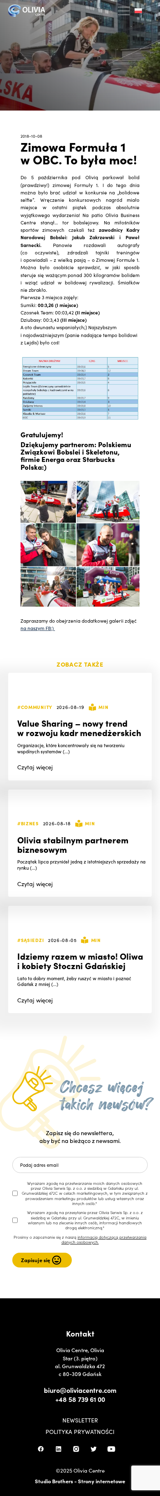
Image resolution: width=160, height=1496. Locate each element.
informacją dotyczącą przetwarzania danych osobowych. (104, 1239)
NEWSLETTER (80, 1420)
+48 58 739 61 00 (80, 1399)
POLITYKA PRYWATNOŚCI (80, 1431)
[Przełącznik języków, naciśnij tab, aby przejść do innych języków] (141, 11)
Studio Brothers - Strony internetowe (80, 1481)
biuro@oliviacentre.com (80, 1389)
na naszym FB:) (38, 628)
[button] (124, 11)
